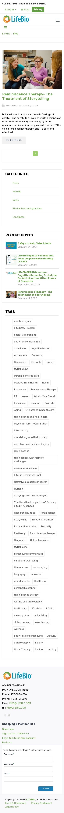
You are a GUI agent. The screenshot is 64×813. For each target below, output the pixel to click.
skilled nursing (22, 622)
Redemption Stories (25, 526)
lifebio (49, 608)
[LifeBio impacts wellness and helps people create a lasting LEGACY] (11, 260)
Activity (51, 635)
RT (15, 396)
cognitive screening (25, 334)
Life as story (21, 430)
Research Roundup (24, 512)
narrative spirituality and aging (31, 444)
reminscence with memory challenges (29, 459)
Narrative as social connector (30, 481)
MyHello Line (21, 369)
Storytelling (20, 519)
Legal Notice (12, 806)
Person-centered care (26, 375)
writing (52, 649)
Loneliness (18, 217)
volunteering (42, 622)
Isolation (35, 403)
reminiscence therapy (26, 594)
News (16, 200)
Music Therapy (22, 649)
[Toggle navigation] (5, 27)
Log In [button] (10, 9)
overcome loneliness (25, 468)
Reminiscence (48, 512)
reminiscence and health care (30, 416)
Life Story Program (24, 328)
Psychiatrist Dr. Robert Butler (30, 423)
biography (19, 574)
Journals (36, 362)
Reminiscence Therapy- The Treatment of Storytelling (35, 293)
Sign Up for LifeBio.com (15, 733)
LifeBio (6, 33)
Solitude (49, 403)
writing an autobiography (28, 601)
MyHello (17, 191)
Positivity (46, 526)
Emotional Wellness (42, 519)
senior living (40, 615)
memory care (21, 615)
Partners (7, 742)
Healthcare (40, 581)
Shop (26, 9)
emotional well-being (26, 560)
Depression (20, 362)
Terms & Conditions (15, 803)
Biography (20, 540)
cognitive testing (40, 348)
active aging (40, 567)
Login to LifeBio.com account (18, 738)
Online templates (39, 540)
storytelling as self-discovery (30, 437)
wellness (19, 629)
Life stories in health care (39, 410)
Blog (15, 33)
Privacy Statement (41, 803)
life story (37, 608)
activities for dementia (27, 341)
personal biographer (25, 588)
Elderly (39, 642)
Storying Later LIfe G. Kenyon (30, 495)
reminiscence (21, 451)
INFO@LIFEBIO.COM (20, 703)
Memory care (21, 567)
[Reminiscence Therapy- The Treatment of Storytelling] (11, 294)
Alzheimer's (20, 355)
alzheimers (20, 348)
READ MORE (14, 140)
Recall (45, 382)
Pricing (38, 9)
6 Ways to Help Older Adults (34, 243)
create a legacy (22, 321)
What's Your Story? (44, 396)
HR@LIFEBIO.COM (16, 707)
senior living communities (28, 553)
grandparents (21, 581)
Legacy (50, 362)
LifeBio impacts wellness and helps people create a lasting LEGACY (35, 258)
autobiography (22, 642)
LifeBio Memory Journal (27, 475)
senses (25, 396)
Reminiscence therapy (42, 533)
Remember (20, 389)
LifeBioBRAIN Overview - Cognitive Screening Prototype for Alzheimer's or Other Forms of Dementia (37, 277)
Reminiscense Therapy (43, 389)
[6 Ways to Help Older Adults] (11, 246)
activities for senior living (28, 635)
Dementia (37, 355)
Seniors (39, 649)
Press (16, 183)
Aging (17, 410)
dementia (35, 574)
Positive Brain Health (26, 382)
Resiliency (19, 533)
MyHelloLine (21, 547)
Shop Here (8, 729)
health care (20, 608)
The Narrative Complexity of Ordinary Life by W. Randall (35, 504)
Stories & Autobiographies (27, 208)
